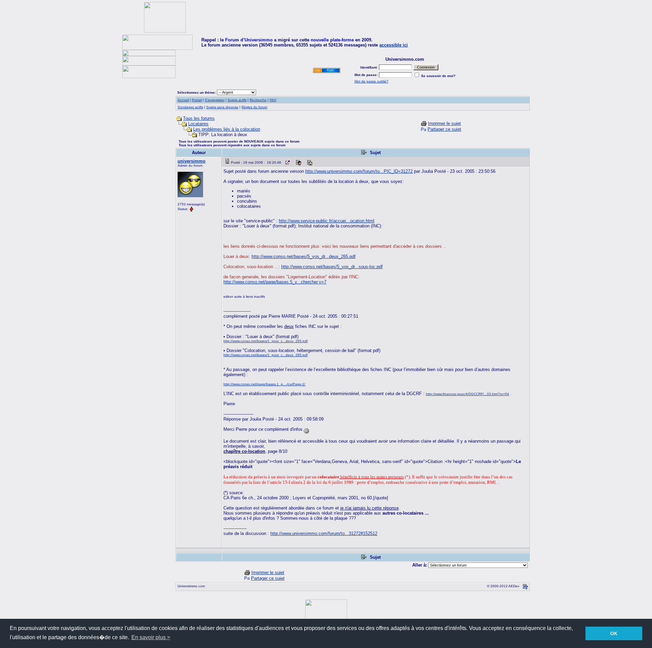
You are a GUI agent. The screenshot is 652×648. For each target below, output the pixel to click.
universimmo (191, 161)
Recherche (258, 100)
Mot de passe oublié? (371, 81)
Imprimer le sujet (444, 123)
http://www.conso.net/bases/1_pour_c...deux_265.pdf (265, 341)
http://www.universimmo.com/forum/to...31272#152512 (323, 533)
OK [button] (613, 633)
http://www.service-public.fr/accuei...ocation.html (326, 220)
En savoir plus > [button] (150, 637)
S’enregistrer (214, 100)
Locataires (198, 123)
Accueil (183, 100)
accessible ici (393, 45)
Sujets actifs (237, 100)
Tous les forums (199, 118)
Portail (197, 100)
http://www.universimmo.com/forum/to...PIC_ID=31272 (359, 171)
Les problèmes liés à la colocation (226, 129)
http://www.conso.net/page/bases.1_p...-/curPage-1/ (264, 384)
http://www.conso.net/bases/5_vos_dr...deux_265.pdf (304, 256)
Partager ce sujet (444, 129)
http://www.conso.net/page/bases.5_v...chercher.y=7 (274, 281)
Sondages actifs (190, 107)
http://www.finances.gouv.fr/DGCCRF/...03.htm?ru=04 (467, 394)
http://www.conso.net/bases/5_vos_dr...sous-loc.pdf (332, 266)
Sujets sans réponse (222, 107)
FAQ (273, 100)
